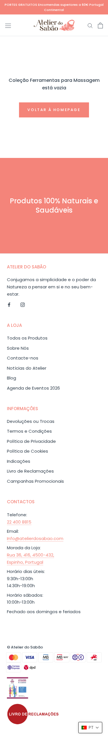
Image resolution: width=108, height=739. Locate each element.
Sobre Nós (18, 348)
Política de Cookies (27, 451)
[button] (90, 727)
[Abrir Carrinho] (100, 25)
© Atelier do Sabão (25, 647)
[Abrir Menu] (8, 25)
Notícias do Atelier (26, 368)
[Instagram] (22, 304)
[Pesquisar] (90, 25)
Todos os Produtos (27, 338)
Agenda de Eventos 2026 (33, 388)
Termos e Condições (29, 431)
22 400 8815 (19, 522)
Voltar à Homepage (53, 110)
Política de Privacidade (31, 441)
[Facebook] (9, 304)
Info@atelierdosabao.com (35, 538)
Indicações (18, 461)
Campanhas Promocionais (35, 481)
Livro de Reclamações (30, 471)
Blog (11, 378)
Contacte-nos (22, 358)
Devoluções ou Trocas (30, 421)
